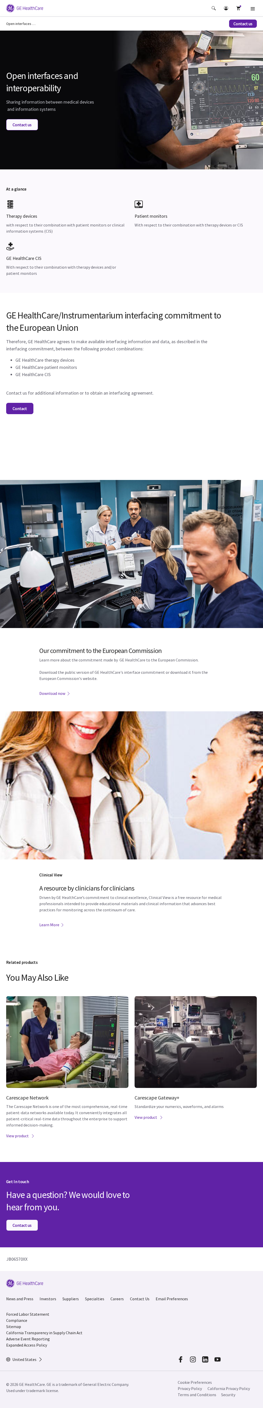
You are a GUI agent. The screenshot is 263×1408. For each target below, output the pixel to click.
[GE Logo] (24, 9)
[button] (214, 8)
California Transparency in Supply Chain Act (44, 1332)
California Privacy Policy (229, 1388)
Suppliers (70, 1298)
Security (228, 1394)
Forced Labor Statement (27, 1314)
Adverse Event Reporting (28, 1338)
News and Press (19, 1298)
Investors (48, 1298)
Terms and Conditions (197, 1394)
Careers (117, 1298)
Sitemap (13, 1326)
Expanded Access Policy (26, 1345)
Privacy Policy (190, 1388)
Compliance (16, 1320)
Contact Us (139, 1298)
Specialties (94, 1298)
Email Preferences (172, 1298)
